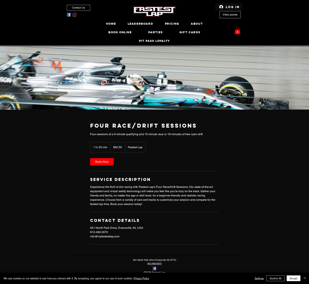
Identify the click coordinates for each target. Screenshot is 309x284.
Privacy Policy (141, 278)
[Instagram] (75, 15)
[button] (237, 30)
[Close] (305, 278)
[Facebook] (69, 15)
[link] (102, 161)
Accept (293, 278)
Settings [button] (259, 278)
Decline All (275, 278)
